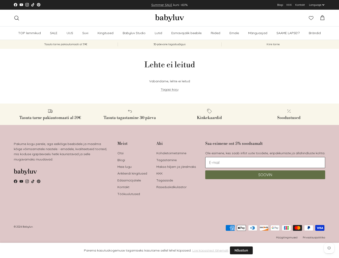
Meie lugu (124, 167)
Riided (215, 33)
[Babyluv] (169, 18)
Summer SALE (161, 5)
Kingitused (105, 33)
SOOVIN (265, 174)
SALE (53, 33)
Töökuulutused (128, 194)
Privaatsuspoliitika (314, 237)
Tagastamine (166, 160)
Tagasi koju (169, 89)
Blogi (280, 4)
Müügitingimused (286, 237)
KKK (289, 4)
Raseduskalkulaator (171, 187)
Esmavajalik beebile (186, 33)
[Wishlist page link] (311, 18)
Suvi (85, 33)
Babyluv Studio (134, 33)
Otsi (120, 153)
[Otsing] (16, 18)
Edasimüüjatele (129, 180)
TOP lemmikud (29, 33)
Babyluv (28, 226)
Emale (234, 33)
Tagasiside (164, 180)
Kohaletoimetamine (171, 153)
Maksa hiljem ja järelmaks (176, 167)
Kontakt (300, 4)
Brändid (315, 33)
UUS (70, 33)
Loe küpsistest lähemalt (210, 250)
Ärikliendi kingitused (132, 173)
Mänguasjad (257, 33)
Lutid (158, 33)
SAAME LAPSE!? (288, 33)
